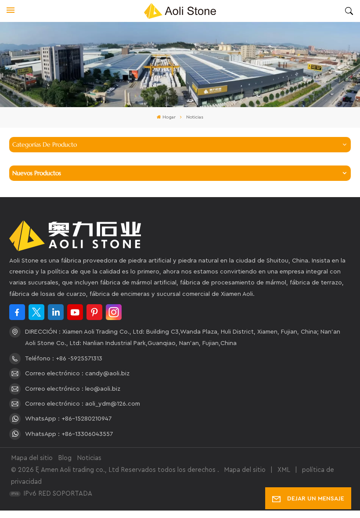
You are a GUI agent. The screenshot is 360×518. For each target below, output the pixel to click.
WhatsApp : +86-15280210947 (68, 419)
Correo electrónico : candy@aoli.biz (77, 374)
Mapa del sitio (32, 458)
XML (283, 470)
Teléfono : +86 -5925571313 (63, 359)
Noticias (89, 458)
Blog (65, 458)
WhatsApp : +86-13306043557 (69, 434)
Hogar (169, 117)
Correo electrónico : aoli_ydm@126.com (82, 404)
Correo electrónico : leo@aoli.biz (72, 389)
